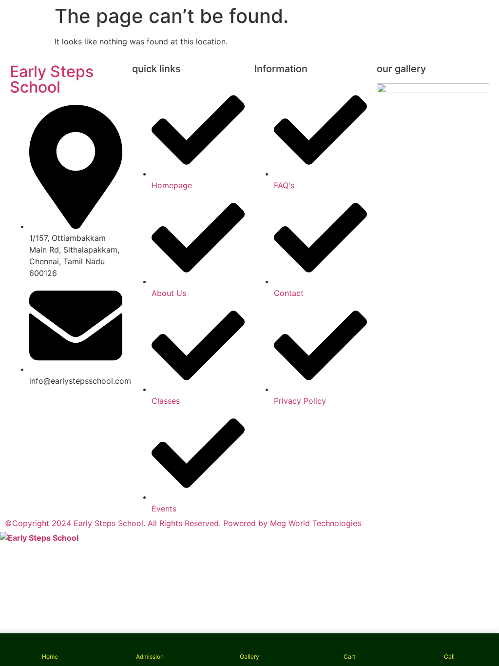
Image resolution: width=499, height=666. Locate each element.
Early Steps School (52, 79)
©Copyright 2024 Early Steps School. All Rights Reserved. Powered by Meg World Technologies (183, 523)
